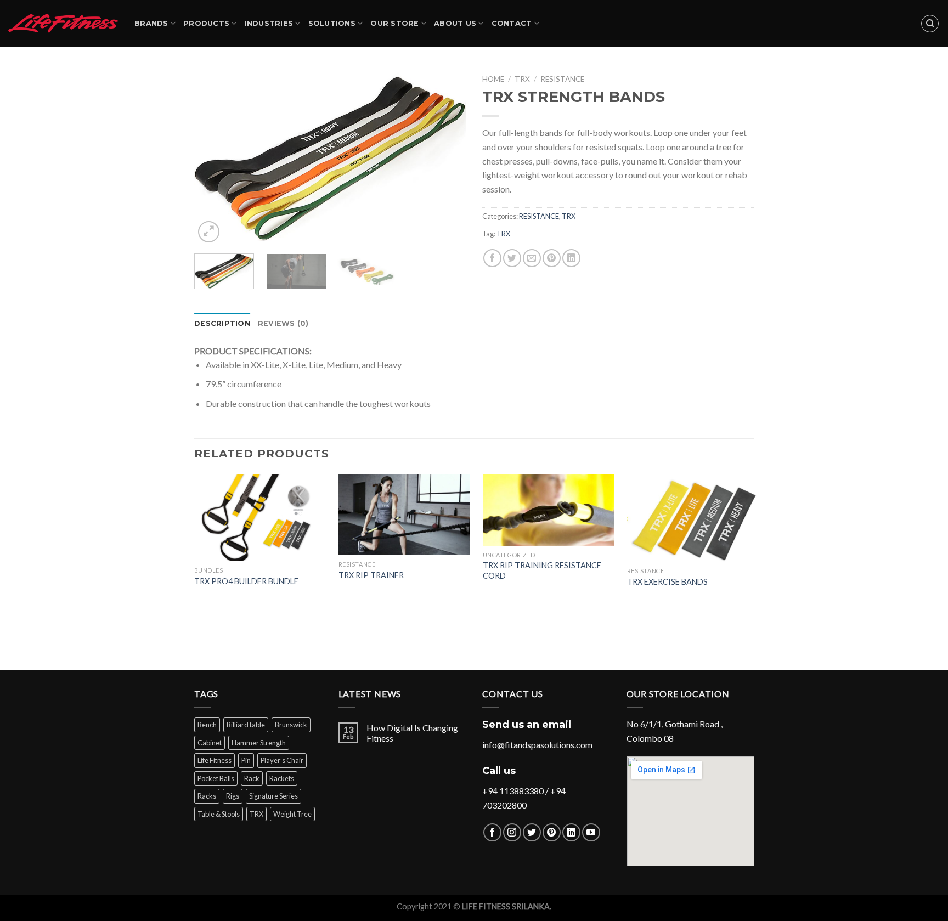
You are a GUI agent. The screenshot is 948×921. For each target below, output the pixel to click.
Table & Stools (219, 814)
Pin (246, 760)
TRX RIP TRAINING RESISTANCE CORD (542, 570)
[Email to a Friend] (532, 258)
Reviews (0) (283, 323)
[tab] (222, 324)
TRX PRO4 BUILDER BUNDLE (246, 581)
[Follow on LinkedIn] (571, 832)
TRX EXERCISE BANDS (667, 581)
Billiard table (246, 724)
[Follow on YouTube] (591, 832)
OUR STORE (394, 23)
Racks (207, 796)
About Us (455, 23)
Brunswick (291, 724)
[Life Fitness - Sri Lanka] (63, 23)
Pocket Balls (216, 778)
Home (493, 79)
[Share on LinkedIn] (571, 258)
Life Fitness (215, 760)
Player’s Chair (282, 760)
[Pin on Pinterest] (552, 258)
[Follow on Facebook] (492, 832)
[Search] (930, 23)
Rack (251, 778)
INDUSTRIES (269, 23)
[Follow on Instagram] (512, 832)
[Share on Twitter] (512, 258)
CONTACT (512, 23)
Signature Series (273, 796)
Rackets (281, 778)
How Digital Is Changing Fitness (412, 732)
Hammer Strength (259, 742)
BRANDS (151, 23)
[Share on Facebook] (492, 258)
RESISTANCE (562, 79)
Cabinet (210, 742)
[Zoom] (208, 231)
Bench (207, 724)
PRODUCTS (206, 23)
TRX (522, 79)
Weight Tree (292, 814)
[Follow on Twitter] (532, 832)
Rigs (232, 796)
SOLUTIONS (332, 23)
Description (222, 323)
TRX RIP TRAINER (371, 575)
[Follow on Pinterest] (552, 832)
